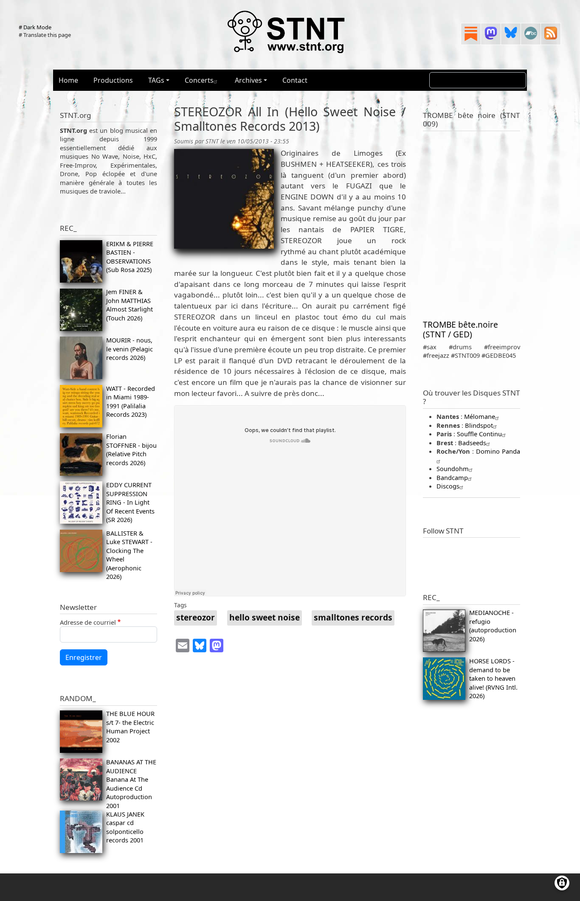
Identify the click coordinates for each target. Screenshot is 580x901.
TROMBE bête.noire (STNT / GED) (460, 329)
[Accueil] (286, 31)
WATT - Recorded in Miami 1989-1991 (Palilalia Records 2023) (130, 401)
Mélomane (479, 416)
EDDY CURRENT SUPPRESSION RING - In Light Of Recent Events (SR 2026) (130, 502)
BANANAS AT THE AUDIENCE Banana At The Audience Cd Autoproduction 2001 (131, 783)
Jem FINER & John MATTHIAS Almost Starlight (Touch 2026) (129, 304)
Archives (248, 80)
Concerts (199, 80)
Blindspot (479, 425)
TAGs (156, 80)
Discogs (447, 486)
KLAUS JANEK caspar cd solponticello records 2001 (125, 827)
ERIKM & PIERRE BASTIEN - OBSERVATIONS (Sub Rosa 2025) (129, 256)
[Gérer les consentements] (562, 883)
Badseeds (472, 442)
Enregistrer (83, 657)
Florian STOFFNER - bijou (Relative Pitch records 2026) (131, 449)
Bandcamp (452, 477)
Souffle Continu (479, 433)
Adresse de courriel (88, 622)
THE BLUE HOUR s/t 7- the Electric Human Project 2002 (130, 726)
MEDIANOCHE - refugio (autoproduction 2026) (492, 625)
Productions (113, 80)
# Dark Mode (35, 27)
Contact (294, 80)
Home (68, 80)
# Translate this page (45, 35)
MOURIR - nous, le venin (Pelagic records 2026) (129, 349)
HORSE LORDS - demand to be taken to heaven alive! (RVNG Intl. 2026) (493, 678)
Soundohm (452, 468)
